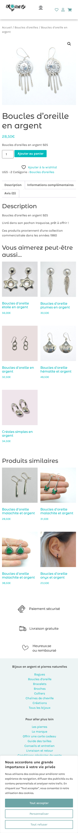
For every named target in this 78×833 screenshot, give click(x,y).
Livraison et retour (39, 750)
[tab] (13, 185)
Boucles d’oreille (39, 679)
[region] (39, 794)
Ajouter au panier (30, 153)
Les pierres (39, 727)
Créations (40, 703)
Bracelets (39, 684)
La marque (39, 731)
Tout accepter (39, 803)
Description (13, 185)
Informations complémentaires (50, 185)
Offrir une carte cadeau (39, 736)
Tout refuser (39, 824)
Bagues (39, 674)
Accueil (7, 27)
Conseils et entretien (39, 746)
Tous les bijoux (39, 708)
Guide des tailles (39, 741)
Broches (40, 688)
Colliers (39, 693)
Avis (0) (10, 193)
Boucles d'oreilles (26, 27)
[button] (40, 8)
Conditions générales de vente (40, 755)
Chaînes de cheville (40, 698)
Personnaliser (39, 814)
